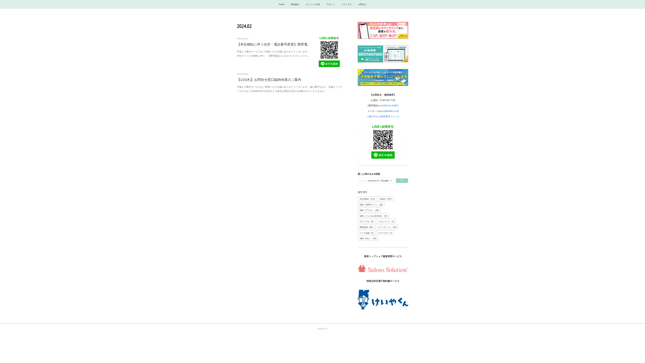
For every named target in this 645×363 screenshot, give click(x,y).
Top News (367, 198)
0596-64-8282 (390, 105)
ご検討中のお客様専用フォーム (383, 116)
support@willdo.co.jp (388, 111)
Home (281, 4)
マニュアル (367, 221)
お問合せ (362, 4)
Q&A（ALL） (368, 238)
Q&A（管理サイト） (371, 204)
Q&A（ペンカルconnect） (373, 215)
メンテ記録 (367, 232)
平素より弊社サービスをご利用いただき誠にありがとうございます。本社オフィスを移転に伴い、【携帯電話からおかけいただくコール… (273, 53)
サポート (331, 4)
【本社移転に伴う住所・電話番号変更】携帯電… (273, 44)
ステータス (346, 4)
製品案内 (295, 4)
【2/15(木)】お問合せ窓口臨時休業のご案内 (269, 79)
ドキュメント (386, 221)
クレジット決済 (313, 4)
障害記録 (366, 227)
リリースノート (387, 227)
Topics (386, 198)
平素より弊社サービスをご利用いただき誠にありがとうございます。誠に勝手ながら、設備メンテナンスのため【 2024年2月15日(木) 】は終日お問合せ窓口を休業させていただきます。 (290, 89)
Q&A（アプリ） (369, 210)
